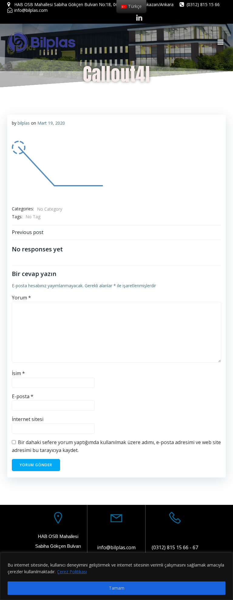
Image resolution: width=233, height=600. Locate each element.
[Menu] (220, 42)
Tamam (116, 588)
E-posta (22, 396)
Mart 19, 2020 (51, 123)
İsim (18, 373)
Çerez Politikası (72, 571)
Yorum (21, 297)
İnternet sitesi (27, 419)
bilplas (24, 123)
